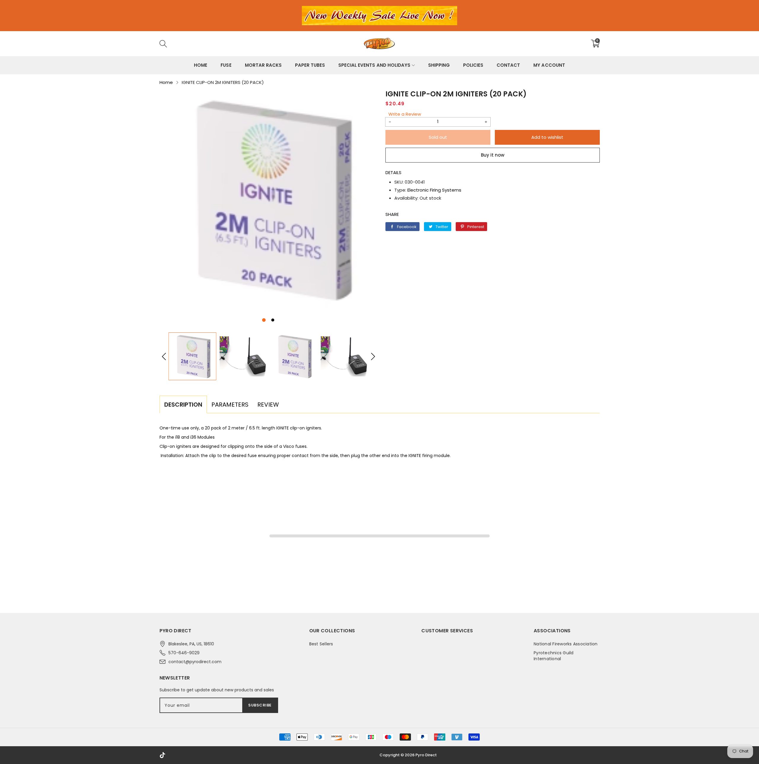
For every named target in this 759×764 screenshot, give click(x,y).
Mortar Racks (263, 65)
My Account (549, 65)
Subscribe (260, 705)
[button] (263, 320)
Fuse (226, 65)
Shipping (439, 65)
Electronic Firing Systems (434, 190)
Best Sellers (321, 644)
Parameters (229, 404)
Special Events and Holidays (374, 65)
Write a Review (404, 114)
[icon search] (252, 44)
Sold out (438, 137)
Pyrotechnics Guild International (554, 656)
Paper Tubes (310, 65)
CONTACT (508, 65)
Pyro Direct (426, 755)
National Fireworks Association (566, 644)
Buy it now (492, 155)
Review (268, 404)
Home (200, 65)
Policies (473, 65)
